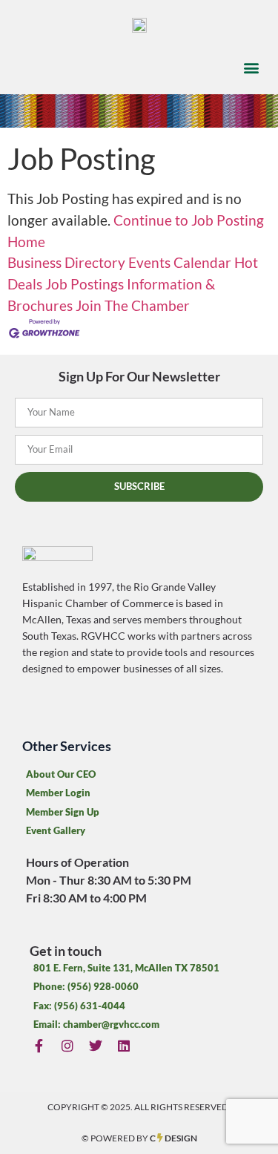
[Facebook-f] (39, 1045)
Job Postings (84, 283)
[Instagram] (67, 1045)
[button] (251, 67)
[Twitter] (95, 1045)
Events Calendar (179, 262)
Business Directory (66, 262)
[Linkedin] (124, 1045)
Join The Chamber (133, 305)
